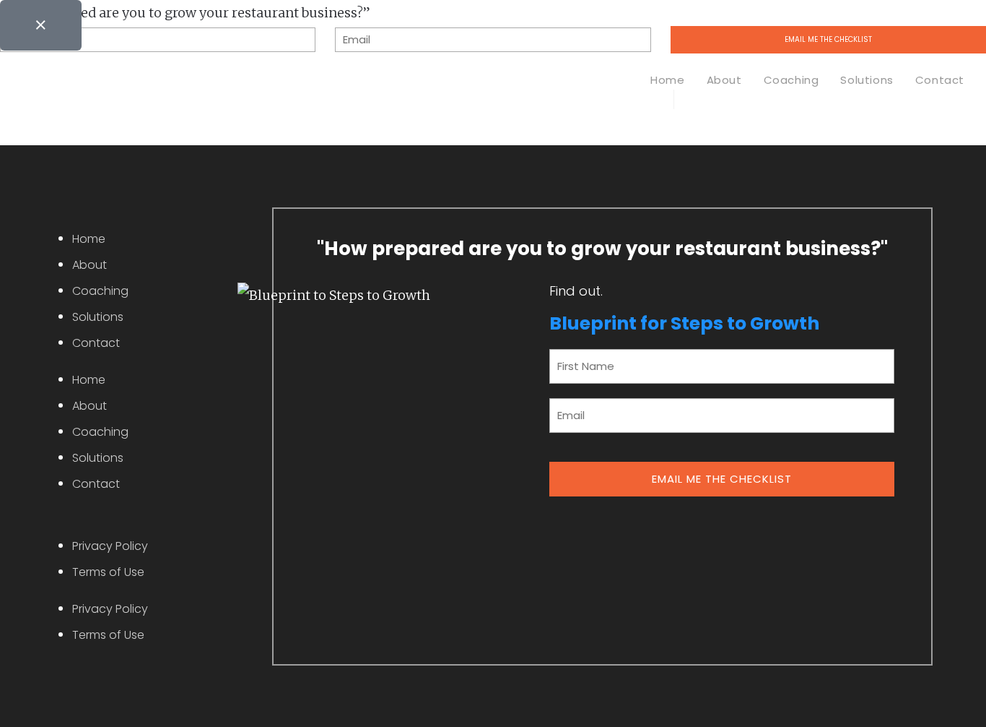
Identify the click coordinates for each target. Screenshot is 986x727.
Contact (96, 343)
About (89, 265)
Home (88, 239)
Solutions (97, 317)
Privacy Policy (110, 546)
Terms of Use (108, 572)
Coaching (100, 291)
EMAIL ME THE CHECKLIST (722, 478)
